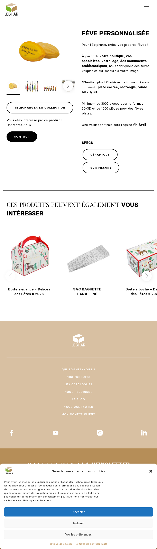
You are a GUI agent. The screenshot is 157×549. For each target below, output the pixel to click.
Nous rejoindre (78, 391)
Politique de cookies (60, 543)
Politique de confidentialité (91, 543)
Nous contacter (78, 406)
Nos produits (79, 377)
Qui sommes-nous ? (78, 369)
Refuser (78, 523)
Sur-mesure (100, 167)
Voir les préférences (78, 534)
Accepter (79, 512)
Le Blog (78, 399)
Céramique (100, 154)
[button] (151, 471)
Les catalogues (78, 384)
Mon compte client (78, 414)
